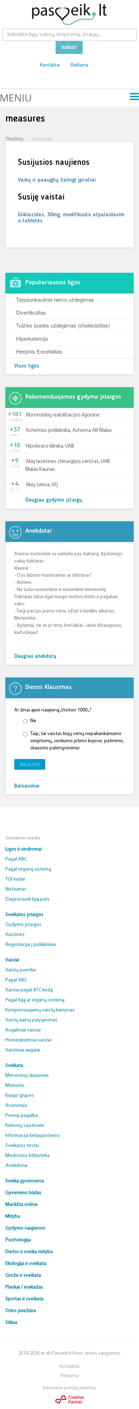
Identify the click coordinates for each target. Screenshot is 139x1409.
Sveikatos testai (22, 1145)
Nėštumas (15, 889)
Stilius (11, 1322)
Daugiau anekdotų (35, 656)
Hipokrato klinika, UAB (50, 446)
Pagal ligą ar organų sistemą (35, 1000)
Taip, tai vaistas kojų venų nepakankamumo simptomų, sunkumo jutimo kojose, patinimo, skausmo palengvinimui (77, 741)
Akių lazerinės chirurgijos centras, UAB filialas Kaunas (67, 465)
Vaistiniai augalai (22, 1050)
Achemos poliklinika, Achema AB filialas (69, 430)
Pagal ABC (16, 859)
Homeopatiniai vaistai (28, 1040)
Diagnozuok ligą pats (27, 899)
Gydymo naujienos (25, 1228)
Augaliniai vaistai (23, 1030)
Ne (33, 721)
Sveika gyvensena (24, 1181)
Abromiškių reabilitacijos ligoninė (63, 415)
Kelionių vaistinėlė (24, 1125)
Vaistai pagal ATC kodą (29, 990)
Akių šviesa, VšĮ (42, 485)
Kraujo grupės (19, 1095)
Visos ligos (26, 366)
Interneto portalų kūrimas (69, 1388)
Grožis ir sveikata (23, 1275)
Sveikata (14, 1065)
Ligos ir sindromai (23, 849)
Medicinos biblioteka (27, 1155)
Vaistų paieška (20, 970)
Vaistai (12, 960)
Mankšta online (21, 1204)
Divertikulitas (31, 312)
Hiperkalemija (32, 338)
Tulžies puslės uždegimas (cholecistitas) (63, 325)
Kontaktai (50, 65)
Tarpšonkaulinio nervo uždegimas (55, 299)
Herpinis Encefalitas (39, 351)
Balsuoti (30, 765)
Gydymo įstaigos (23, 924)
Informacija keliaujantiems (32, 1135)
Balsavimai (27, 786)
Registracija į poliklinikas (30, 944)
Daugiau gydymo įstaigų (53, 500)
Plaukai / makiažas (24, 1287)
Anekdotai (16, 1165)
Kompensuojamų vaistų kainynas (39, 1010)
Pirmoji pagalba (21, 1115)
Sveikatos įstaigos (24, 914)
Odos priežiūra (20, 1311)
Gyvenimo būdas (23, 1193)
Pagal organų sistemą (28, 869)
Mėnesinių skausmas (27, 1075)
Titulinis (14, 139)
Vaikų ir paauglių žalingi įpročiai (57, 180)
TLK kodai (15, 879)
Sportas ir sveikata (24, 1299)
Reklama (79, 65)
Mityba (12, 1216)
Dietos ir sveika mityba (29, 1252)
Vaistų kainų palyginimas (31, 1020)
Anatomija (16, 1105)
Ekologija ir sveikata (25, 1263)
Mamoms (15, 1085)
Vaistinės (15, 934)
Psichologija (18, 1240)
